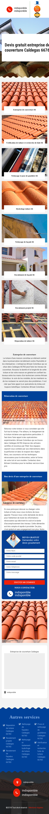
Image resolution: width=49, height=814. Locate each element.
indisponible (20, 8)
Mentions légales (36, 807)
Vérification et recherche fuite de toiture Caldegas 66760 (41, 751)
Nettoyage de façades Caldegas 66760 (26, 730)
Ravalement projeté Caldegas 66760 (10, 742)
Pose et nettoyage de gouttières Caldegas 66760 (41, 731)
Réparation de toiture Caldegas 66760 (10, 729)
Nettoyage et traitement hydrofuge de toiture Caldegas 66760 (26, 748)
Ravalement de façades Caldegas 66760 (10, 756)
